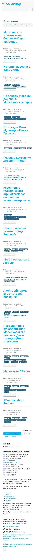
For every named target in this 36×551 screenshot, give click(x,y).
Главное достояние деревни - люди (17, 159)
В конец (14, 436)
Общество (7, 56)
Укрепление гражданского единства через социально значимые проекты (16, 194)
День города (23, 362)
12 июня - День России (13, 401)
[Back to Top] (5, 549)
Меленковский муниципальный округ (15, 58)
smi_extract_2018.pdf (11, 509)
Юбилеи (6, 317)
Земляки (16, 175)
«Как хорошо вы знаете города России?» (14, 231)
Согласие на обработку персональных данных (16, 539)
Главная (8, 493)
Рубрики (8, 495)
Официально (10, 496)
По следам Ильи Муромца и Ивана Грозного (15, 130)
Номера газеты (11, 498)
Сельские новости (9, 281)
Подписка (9, 500)
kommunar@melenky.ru (12, 526)
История (6, 251)
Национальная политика (11, 219)
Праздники (7, 422)
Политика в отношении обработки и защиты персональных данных (17, 535)
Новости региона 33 (20, 148)
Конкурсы (7, 179)
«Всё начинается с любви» (16, 261)
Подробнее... (10, 61)
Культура (15, 249)
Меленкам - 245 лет (16, 371)
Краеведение (16, 56)
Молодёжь (15, 311)
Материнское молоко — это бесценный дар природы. (14, 36)
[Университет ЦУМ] (10, 462)
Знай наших (14, 362)
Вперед (7, 436)
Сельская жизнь (17, 179)
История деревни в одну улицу (16, 68)
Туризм (30, 148)
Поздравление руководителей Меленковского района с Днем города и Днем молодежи (14, 333)
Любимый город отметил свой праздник (15, 293)
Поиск (5, 447)
